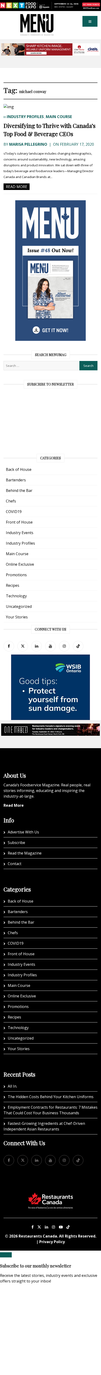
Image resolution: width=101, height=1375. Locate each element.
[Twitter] (22, 646)
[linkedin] (36, 646)
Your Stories (17, 617)
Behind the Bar (19, 490)
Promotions (16, 574)
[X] (39, 1227)
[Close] (6, 1254)
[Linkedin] (46, 1227)
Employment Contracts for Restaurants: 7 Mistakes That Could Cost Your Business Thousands (50, 1110)
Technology (16, 595)
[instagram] (64, 646)
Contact (14, 863)
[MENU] (36, 17)
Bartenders (16, 480)
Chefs (11, 501)
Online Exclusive (20, 564)
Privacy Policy (52, 1241)
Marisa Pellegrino (28, 144)
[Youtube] (61, 1227)
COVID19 (14, 511)
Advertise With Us (23, 832)
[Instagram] (53, 1227)
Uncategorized (19, 606)
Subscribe (16, 842)
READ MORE (16, 186)
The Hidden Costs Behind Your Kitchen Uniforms (50, 1096)
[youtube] (50, 646)
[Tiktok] (78, 646)
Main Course (59, 116)
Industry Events (19, 532)
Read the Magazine (25, 853)
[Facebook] (9, 646)
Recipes (12, 585)
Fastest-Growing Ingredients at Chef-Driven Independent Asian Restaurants (44, 1126)
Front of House (19, 522)
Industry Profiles (25, 116)
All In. (12, 1086)
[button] (89, 21)
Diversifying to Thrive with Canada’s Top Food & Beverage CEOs (49, 130)
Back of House (18, 469)
